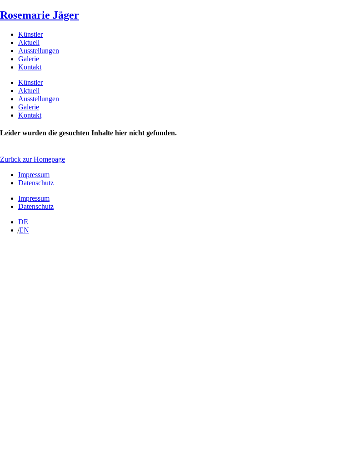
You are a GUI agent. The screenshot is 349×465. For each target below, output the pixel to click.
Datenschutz (36, 183)
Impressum (34, 174)
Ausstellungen (38, 50)
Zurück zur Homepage (32, 159)
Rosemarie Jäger (39, 15)
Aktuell (29, 42)
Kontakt (29, 67)
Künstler (30, 34)
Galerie (28, 59)
